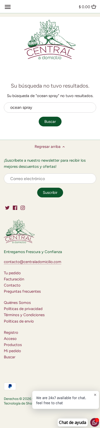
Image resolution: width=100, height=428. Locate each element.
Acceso (10, 338)
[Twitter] (7, 207)
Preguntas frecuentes (22, 291)
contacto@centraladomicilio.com (32, 261)
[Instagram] (23, 207)
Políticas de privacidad (23, 308)
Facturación (14, 279)
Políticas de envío (19, 321)
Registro (11, 332)
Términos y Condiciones (24, 315)
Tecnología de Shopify (21, 403)
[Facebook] (15, 207)
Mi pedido (12, 351)
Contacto (12, 285)
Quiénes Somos (17, 302)
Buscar (50, 121)
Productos (13, 344)
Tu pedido (12, 273)
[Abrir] (8, 7)
